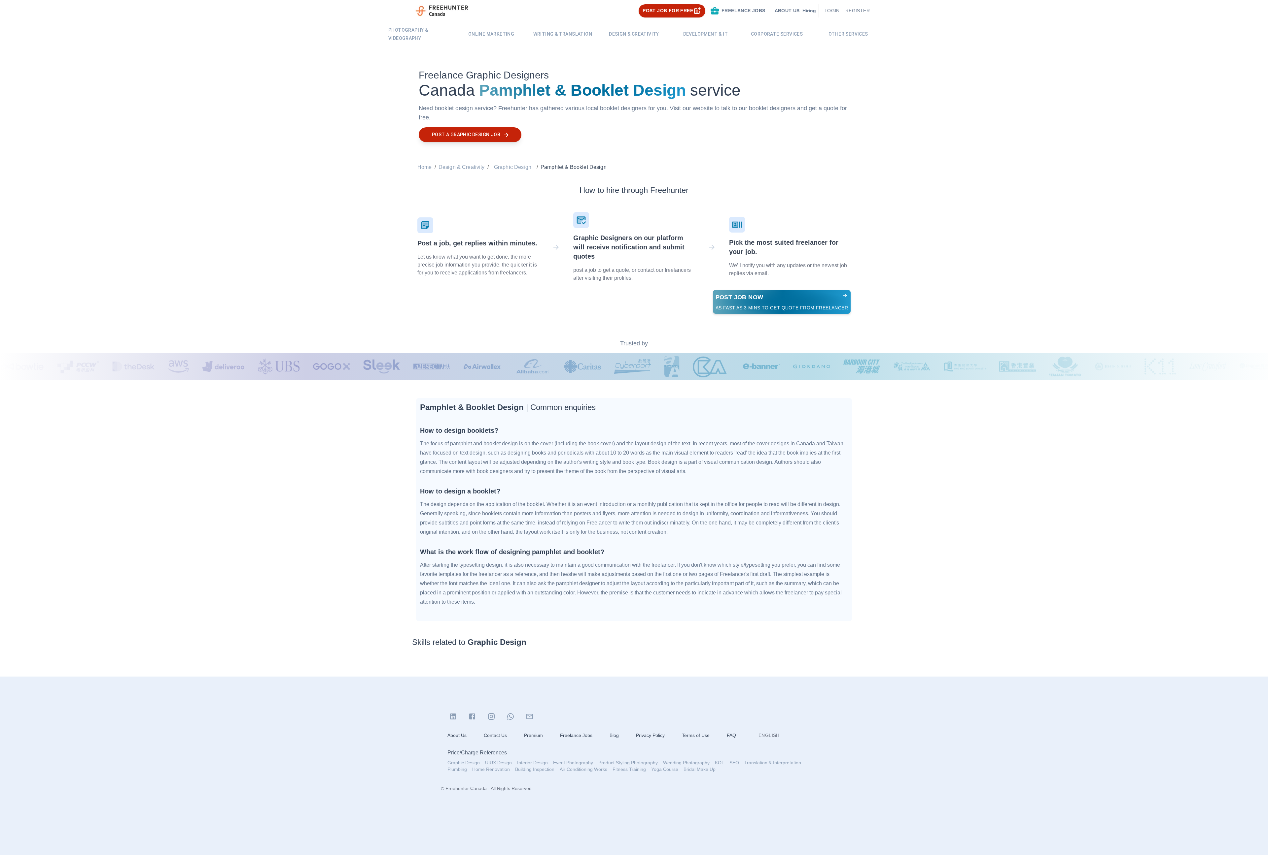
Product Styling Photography (628, 762)
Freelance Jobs (576, 735)
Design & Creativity (634, 34)
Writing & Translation (562, 34)
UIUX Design (498, 762)
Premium (533, 735)
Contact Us (495, 735)
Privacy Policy (650, 735)
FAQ (731, 735)
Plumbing (457, 769)
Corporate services (777, 34)
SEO (734, 762)
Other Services (848, 34)
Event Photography (573, 762)
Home (424, 167)
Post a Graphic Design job (466, 134)
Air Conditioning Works (583, 769)
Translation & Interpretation (772, 762)
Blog (614, 735)
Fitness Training (629, 769)
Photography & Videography (408, 34)
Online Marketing (491, 34)
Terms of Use (696, 735)
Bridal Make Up (700, 769)
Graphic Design (512, 167)
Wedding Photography (686, 762)
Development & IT (705, 34)
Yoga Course (664, 769)
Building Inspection (534, 769)
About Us (457, 735)
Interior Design (532, 762)
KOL (719, 762)
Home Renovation (491, 769)
